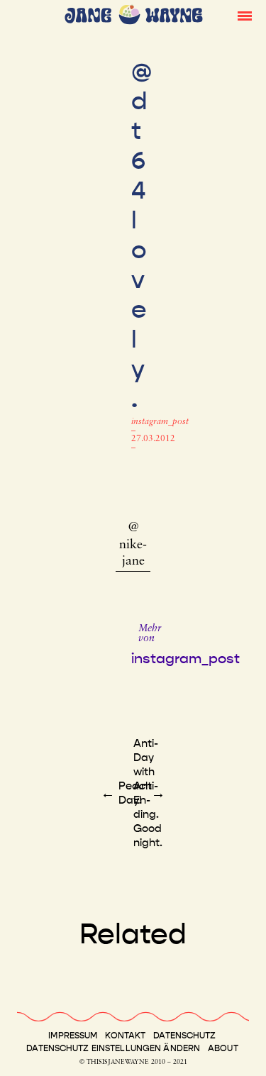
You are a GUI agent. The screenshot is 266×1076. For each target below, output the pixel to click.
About (223, 1048)
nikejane (133, 553)
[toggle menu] (245, 15)
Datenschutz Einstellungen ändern (113, 1048)
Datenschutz (184, 1036)
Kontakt (125, 1036)
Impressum (72, 1036)
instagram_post (160, 422)
